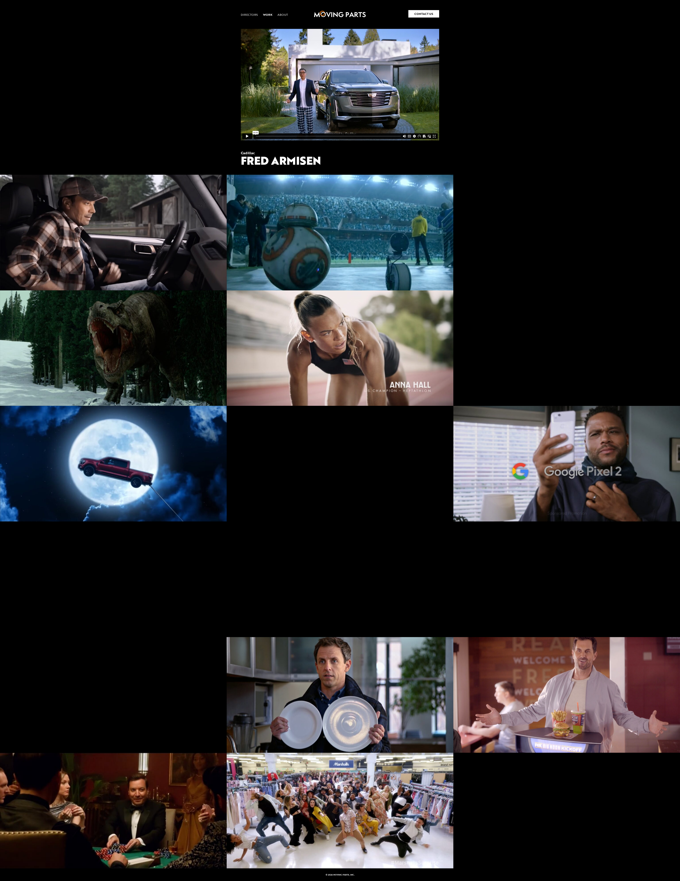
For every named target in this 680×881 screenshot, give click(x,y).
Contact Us (423, 14)
